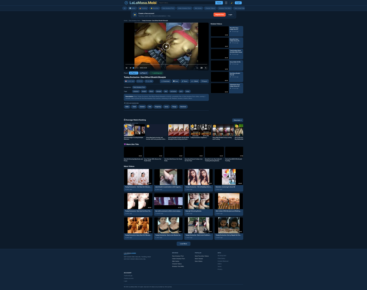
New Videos (198, 261)
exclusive (173, 91)
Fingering (158, 106)
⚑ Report (204, 81)
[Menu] (226, 3)
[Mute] (130, 68)
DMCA (220, 264)
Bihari (151, 91)
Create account (129, 278)
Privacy (220, 269)
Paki (150, 106)
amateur (136, 91)
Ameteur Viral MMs (225, 8)
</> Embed (194, 81)
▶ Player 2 (144, 73)
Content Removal (223, 261)
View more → (238, 120)
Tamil (134, 106)
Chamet (142, 106)
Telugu (174, 106)
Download (166, 81)
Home (125, 20)
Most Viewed (199, 258)
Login (238, 3)
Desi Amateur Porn (168, 8)
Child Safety (221, 258)
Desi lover (183, 106)
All (124, 8)
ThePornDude (128, 275)
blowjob (158, 91)
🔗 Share (184, 81)
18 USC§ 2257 (222, 255)
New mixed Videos (240, 8)
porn (181, 91)
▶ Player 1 (134, 73)
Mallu (127, 106)
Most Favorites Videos (202, 256)
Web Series (198, 8)
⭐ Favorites (154, 8)
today (187, 91)
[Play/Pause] (126, 68)
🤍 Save (175, 81)
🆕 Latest (132, 8)
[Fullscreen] (197, 68)
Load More (183, 243)
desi (166, 91)
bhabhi (144, 91)
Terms (219, 266)
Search (219, 3)
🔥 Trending (143, 8)
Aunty (166, 106)
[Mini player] (201, 68)
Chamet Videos (210, 8)
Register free (219, 14)
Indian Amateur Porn (184, 8)
